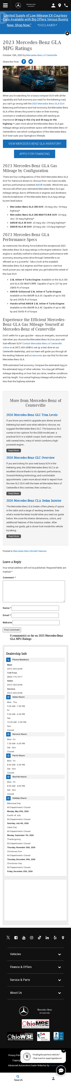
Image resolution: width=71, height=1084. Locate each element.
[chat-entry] (61, 1070)
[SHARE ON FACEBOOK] (23, 61)
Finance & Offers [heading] (21, 967)
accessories (35, 355)
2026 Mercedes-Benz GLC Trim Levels (32, 415)
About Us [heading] (16, 992)
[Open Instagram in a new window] (31, 937)
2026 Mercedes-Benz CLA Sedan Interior (33, 500)
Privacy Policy (15, 1055)
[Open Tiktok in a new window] (39, 937)
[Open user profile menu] (53, 1078)
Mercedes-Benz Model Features (30, 551)
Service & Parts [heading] (20, 980)
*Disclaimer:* (47, 25)
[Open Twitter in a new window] (8, 937)
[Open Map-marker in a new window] (63, 937)
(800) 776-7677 (14, 677)
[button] (67, 33)
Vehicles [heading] (15, 954)
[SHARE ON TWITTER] (30, 61)
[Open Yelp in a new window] (55, 937)
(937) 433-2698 (14, 669)
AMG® (39, 184)
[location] (59, 5)
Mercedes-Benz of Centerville (41, 55)
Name (7, 608)
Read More (13, 450)
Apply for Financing (34, 154)
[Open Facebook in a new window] (16, 937)
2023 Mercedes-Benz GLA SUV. (48, 103)
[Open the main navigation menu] (5, 5)
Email (7, 615)
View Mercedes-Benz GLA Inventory (34, 143)
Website (7, 622)
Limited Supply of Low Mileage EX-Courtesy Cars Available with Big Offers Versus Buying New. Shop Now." (35, 20)
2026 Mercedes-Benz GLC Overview (30, 457)
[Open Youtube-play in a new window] (24, 937)
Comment (9, 577)
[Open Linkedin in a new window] (47, 937)
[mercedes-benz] (18, 5)
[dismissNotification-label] (63, 1050)
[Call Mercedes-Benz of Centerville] (66, 5)
